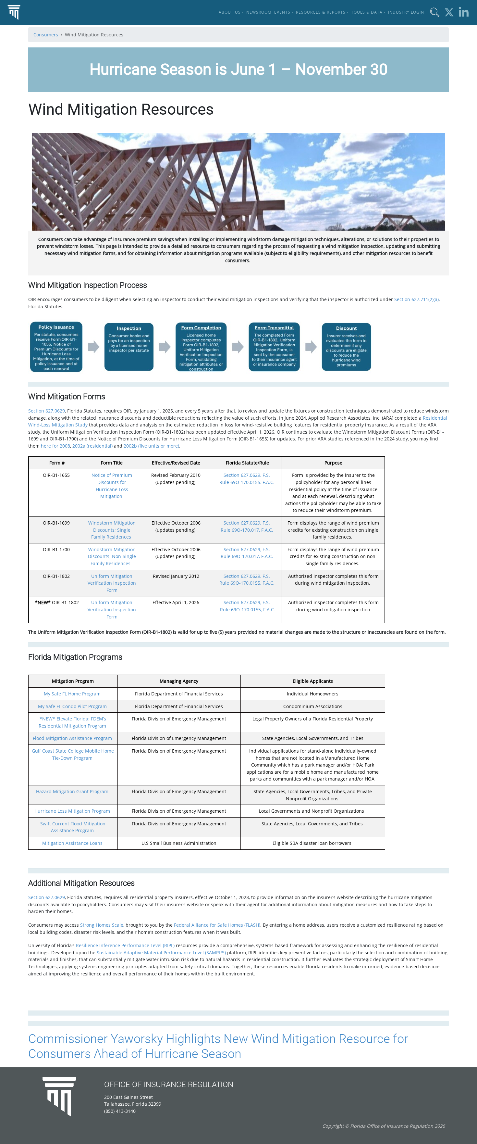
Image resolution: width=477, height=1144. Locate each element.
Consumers (45, 35)
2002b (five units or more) (151, 446)
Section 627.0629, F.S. (247, 475)
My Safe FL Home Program (72, 694)
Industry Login (406, 12)
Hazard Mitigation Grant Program (72, 791)
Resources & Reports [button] (321, 12)
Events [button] (282, 12)
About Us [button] (230, 12)
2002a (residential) (92, 446)
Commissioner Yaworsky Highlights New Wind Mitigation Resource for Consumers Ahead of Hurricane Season (218, 1046)
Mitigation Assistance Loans (72, 843)
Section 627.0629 (46, 411)
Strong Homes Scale (101, 925)
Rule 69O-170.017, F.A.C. (247, 530)
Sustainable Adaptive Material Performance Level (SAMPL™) (161, 952)
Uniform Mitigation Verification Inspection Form (112, 583)
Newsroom (259, 12)
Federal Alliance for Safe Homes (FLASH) (217, 925)
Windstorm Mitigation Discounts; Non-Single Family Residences (112, 556)
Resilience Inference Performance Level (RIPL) (125, 945)
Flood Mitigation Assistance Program (72, 738)
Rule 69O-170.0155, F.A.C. (247, 482)
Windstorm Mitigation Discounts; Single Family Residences (112, 530)
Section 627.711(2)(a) (416, 299)
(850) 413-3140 (120, 1111)
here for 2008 (55, 446)
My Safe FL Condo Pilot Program (72, 706)
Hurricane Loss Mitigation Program (72, 811)
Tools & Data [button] (367, 12)
